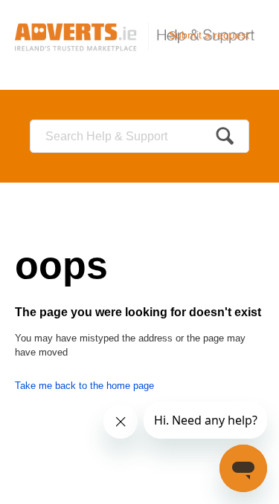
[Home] (139, 36)
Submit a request (209, 35)
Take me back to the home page (84, 385)
